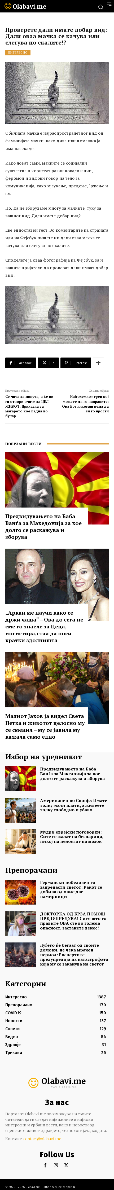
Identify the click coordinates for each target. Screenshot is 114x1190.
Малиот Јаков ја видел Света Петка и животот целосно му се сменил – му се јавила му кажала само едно (45, 726)
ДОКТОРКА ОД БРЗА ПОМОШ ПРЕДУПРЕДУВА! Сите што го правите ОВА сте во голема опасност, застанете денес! (73, 921)
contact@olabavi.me (42, 1138)
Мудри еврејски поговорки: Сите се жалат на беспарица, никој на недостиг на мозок (71, 836)
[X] (66, 1165)
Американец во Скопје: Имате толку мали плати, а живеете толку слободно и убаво (73, 805)
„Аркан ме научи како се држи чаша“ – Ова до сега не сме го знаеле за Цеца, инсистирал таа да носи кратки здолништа (44, 626)
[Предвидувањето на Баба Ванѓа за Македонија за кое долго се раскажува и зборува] (57, 488)
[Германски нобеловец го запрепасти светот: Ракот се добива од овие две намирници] (20, 892)
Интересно (18, 52)
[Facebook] (45, 1165)
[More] (98, 363)
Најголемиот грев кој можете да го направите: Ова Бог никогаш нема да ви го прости (85, 403)
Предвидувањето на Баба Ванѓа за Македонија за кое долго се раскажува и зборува (43, 526)
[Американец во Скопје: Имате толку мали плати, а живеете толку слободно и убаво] (20, 810)
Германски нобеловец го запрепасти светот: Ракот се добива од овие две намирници (71, 889)
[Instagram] (56, 1165)
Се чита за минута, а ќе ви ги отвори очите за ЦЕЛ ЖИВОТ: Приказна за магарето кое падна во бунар (29, 406)
